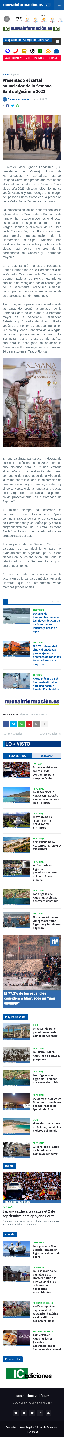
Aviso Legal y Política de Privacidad (39, 1427)
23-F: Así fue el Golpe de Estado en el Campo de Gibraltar (46, 1150)
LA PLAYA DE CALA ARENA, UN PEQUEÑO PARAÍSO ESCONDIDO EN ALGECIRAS (46, 798)
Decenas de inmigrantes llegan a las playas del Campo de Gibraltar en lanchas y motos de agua (46, 622)
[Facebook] (7, 105)
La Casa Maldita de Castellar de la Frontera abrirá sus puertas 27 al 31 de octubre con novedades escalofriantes (45, 1281)
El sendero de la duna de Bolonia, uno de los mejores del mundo (47, 1127)
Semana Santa (39, 714)
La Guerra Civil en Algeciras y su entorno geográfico (46, 1055)
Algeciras (15, 74)
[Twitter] (12, 105)
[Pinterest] (29, 724)
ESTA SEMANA (17, 755)
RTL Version (32, 1431)
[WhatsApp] (17, 105)
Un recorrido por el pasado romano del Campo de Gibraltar (45, 1032)
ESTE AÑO (47, 755)
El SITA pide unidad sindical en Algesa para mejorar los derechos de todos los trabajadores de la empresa (47, 655)
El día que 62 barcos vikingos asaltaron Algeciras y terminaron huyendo (47, 923)
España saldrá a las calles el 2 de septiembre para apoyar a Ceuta (45, 773)
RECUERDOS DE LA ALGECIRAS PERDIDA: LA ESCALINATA (47, 846)
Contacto (11, 1427)
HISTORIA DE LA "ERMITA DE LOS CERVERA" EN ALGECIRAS (42, 823)
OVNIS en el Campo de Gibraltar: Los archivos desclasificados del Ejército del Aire (47, 1104)
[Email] (36, 724)
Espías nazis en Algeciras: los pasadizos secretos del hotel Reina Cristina (45, 872)
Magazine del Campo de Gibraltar (27, 40)
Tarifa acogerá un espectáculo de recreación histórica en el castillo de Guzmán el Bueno (45, 1313)
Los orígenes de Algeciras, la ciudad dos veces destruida (45, 897)
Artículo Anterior (13, 733)
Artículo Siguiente (50, 733)
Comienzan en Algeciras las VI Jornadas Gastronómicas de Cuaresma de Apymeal (47, 1342)
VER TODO (56, 601)
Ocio (28, 58)
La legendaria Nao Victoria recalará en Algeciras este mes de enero (46, 1251)
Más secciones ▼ (13, 58)
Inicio (6, 74)
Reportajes (53, 58)
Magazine (39, 58)
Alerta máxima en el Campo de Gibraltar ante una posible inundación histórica (46, 684)
